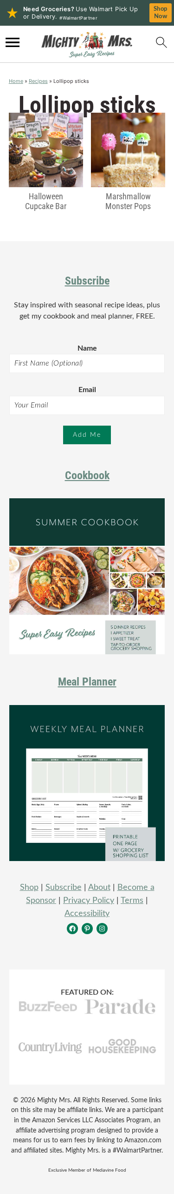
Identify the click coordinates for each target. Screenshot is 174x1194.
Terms (132, 900)
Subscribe (87, 280)
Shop (29, 887)
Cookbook (87, 475)
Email (87, 389)
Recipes (38, 81)
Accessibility (87, 913)
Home (16, 81)
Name (87, 348)
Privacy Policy (88, 900)
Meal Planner (87, 681)
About (99, 887)
